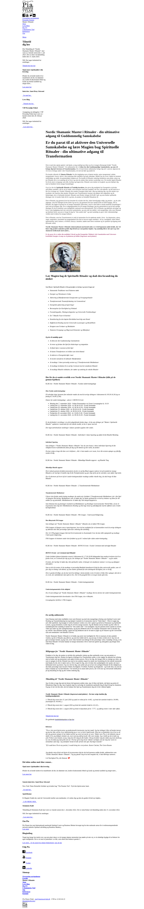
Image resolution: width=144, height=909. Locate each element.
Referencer (26, 31)
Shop (24, 24)
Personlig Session (28, 20)
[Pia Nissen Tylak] (27, 13)
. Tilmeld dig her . (28, 104)
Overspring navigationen (30, 18)
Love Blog (26, 26)
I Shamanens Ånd (28, 29)
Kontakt (25, 894)
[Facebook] (23, 16)
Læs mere (25, 829)
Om (23, 33)
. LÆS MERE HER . (29, 802)
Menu (24, 37)
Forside (25, 878)
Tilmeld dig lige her (28, 66)
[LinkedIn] (34, 16)
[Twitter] (30, 16)
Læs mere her (27, 87)
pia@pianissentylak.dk (42, 899)
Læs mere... (42, 843)
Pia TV (24, 28)
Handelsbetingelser (28, 901)
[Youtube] (27, 16)
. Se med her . (27, 95)
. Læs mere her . (27, 127)
